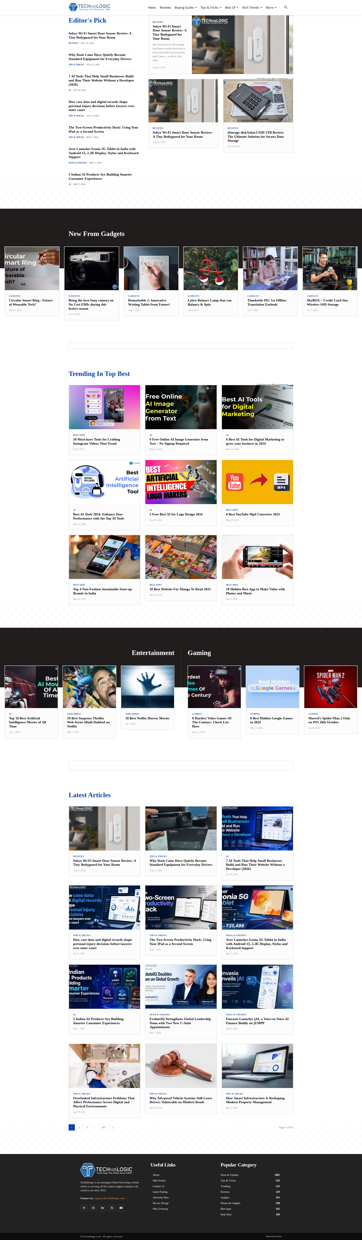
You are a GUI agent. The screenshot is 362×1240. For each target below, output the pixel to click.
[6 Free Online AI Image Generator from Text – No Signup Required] (180, 407)
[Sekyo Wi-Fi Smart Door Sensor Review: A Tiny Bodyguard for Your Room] (242, 44)
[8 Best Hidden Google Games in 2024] (272, 687)
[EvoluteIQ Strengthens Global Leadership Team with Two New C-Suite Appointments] (180, 987)
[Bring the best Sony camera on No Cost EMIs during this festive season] (91, 268)
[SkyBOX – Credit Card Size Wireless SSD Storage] (330, 268)
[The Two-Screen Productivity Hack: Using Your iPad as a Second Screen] (180, 907)
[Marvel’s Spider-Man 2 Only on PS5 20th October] (330, 687)
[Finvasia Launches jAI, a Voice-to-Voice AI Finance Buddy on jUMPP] (257, 987)
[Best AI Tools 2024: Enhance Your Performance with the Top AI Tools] (104, 482)
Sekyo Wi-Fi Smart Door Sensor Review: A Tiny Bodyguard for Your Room (100, 35)
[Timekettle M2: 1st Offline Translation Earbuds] (270, 268)
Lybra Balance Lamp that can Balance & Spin (210, 302)
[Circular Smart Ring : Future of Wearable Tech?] (32, 268)
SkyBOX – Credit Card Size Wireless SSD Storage (327, 302)
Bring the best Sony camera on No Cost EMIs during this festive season (91, 304)
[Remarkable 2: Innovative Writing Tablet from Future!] (151, 268)
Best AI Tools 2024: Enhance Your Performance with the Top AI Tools (98, 516)
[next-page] (113, 1127)
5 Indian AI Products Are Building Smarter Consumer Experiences (100, 176)
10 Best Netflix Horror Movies (147, 718)
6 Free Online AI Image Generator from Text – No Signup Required (179, 441)
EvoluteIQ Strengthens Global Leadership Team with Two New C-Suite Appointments (180, 1023)
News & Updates (78, 163)
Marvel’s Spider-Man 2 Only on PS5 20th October (329, 720)
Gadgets (14, 296)
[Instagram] (93, 1208)
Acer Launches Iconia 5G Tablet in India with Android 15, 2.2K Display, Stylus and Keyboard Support (103, 153)
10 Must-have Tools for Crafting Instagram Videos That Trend (96, 441)
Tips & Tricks (76, 64)
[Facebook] (84, 1208)
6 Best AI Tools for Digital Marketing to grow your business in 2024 (255, 441)
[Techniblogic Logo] (89, 7)
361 (104, 1127)
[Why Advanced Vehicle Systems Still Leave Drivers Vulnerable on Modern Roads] (180, 1066)
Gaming (197, 714)
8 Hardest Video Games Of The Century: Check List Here (211, 722)
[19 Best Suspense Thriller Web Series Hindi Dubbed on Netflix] (89, 687)
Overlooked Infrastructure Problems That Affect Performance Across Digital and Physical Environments (104, 1102)
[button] (285, 7)
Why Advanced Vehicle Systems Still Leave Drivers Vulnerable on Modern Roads (181, 1100)
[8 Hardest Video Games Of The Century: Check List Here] (214, 687)
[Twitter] (112, 1208)
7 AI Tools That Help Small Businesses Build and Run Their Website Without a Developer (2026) (101, 80)
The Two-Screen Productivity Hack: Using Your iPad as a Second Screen (103, 129)
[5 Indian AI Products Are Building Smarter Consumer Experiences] (104, 987)
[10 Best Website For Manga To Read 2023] (180, 557)
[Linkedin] (102, 1208)
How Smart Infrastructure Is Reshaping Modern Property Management (255, 1100)
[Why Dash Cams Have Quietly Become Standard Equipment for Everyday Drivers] (180, 828)
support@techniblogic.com (109, 1198)
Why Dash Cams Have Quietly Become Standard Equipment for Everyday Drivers (100, 57)
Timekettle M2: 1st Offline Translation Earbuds (266, 302)
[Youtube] (121, 1208)
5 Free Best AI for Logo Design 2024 (176, 514)
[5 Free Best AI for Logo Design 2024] (180, 482)
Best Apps (79, 435)
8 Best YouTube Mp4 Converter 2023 (253, 514)
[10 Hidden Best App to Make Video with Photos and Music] (257, 557)
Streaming (74, 714)
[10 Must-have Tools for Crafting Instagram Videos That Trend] (104, 407)
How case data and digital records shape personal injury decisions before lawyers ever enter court (101, 106)
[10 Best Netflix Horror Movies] (147, 687)
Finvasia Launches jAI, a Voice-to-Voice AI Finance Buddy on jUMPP (257, 1021)
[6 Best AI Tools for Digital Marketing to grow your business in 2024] (257, 407)
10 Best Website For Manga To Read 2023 (180, 589)
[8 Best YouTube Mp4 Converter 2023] (257, 482)
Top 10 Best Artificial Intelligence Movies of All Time (27, 722)
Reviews (73, 43)
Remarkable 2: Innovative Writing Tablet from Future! (149, 302)
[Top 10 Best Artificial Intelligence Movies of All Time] (31, 687)
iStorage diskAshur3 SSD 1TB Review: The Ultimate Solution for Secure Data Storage (256, 136)
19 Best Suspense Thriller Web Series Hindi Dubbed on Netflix (88, 722)
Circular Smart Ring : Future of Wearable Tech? (30, 302)
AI (70, 90)
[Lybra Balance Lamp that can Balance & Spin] (211, 268)
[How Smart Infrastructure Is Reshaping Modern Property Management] (257, 1066)
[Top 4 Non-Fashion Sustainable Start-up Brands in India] (104, 557)
